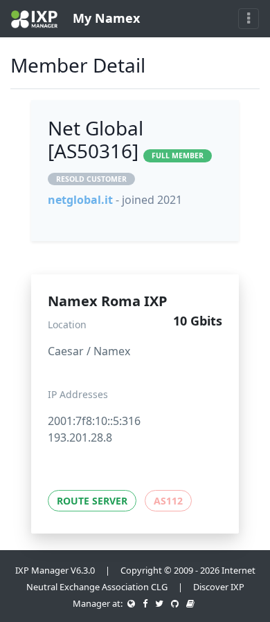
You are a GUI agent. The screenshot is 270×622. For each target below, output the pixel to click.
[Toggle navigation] (248, 18)
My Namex (104, 18)
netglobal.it (80, 199)
